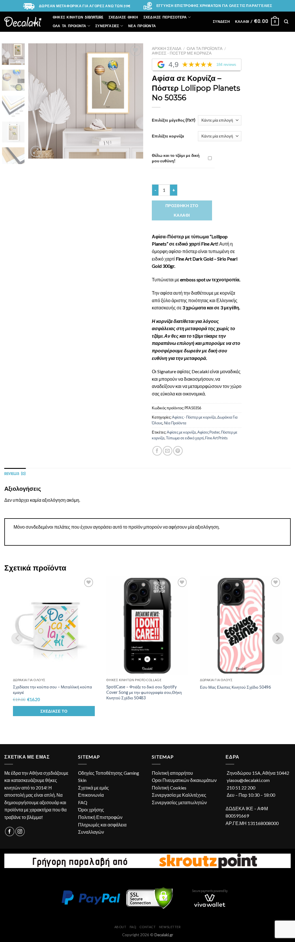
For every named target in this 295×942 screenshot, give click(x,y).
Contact (147, 927)
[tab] (15, 473)
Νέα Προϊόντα (175, 423)
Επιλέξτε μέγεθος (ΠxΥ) (173, 120)
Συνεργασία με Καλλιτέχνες (179, 795)
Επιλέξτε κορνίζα (168, 135)
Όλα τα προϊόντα (204, 48)
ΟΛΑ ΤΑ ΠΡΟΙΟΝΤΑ (69, 26)
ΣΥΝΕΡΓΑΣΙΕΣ (107, 26)
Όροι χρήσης (91, 809)
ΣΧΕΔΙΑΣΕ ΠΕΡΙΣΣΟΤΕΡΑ (165, 17)
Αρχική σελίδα (166, 48)
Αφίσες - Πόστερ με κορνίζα (181, 53)
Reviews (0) (15, 473)
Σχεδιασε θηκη (123, 17)
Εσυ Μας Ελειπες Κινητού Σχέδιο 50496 (235, 687)
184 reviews (226, 65)
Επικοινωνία (91, 795)
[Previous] (38, 100)
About (120, 927)
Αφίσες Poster (208, 432)
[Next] (133, 100)
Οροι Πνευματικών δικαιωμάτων (184, 780)
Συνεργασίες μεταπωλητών (179, 802)
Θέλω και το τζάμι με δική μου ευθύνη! (176, 158)
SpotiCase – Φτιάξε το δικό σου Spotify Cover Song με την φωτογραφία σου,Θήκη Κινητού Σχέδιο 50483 (144, 692)
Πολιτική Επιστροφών (100, 817)
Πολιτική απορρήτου (172, 773)
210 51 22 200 (241, 787)
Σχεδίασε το (54, 711)
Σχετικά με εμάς (93, 787)
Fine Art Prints (216, 438)
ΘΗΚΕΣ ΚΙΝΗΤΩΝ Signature (78, 17)
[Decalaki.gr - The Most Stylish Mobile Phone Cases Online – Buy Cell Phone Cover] (22, 22)
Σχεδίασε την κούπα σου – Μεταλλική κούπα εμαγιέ (52, 689)
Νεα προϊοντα (142, 26)
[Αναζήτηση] (286, 21)
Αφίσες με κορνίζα (181, 432)
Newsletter (170, 927)
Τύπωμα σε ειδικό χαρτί (185, 438)
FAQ (82, 802)
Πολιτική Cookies (169, 787)
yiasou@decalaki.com (248, 780)
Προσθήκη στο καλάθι (181, 210)
